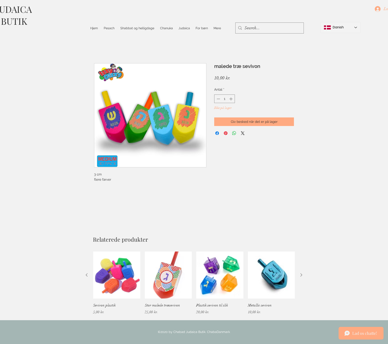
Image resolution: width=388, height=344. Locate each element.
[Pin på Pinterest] (225, 133)
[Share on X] (242, 133)
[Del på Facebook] (217, 133)
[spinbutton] (224, 99)
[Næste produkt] (301, 275)
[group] (194, 286)
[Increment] (231, 99)
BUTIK (14, 21)
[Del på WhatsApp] (234, 133)
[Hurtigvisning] (116, 275)
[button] (137, 28)
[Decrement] (218, 99)
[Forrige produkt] (86, 275)
